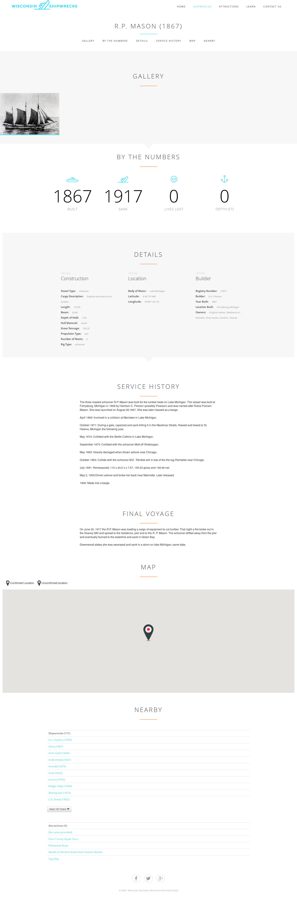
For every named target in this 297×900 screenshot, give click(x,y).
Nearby (209, 40)
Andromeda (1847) (59, 759)
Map (192, 40)
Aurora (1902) (56, 779)
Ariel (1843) (55, 773)
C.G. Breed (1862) (58, 799)
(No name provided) (60, 832)
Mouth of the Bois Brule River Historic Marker (75, 852)
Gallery (88, 40)
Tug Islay (53, 858)
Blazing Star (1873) (59, 792)
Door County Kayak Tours (63, 839)
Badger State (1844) (60, 786)
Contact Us (272, 6)
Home (181, 6)
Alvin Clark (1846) (58, 753)
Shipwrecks (202, 6)
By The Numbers (115, 40)
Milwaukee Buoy (58, 845)
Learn (251, 6)
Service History (168, 40)
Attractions (229, 6)
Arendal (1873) (57, 766)
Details (142, 40)
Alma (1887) (55, 746)
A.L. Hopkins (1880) (60, 739)
